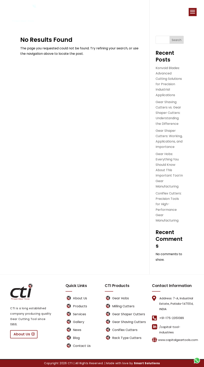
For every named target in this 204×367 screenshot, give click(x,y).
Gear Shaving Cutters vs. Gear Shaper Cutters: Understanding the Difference (168, 113)
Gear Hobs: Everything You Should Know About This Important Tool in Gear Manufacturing (169, 170)
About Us (22, 334)
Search (176, 40)
